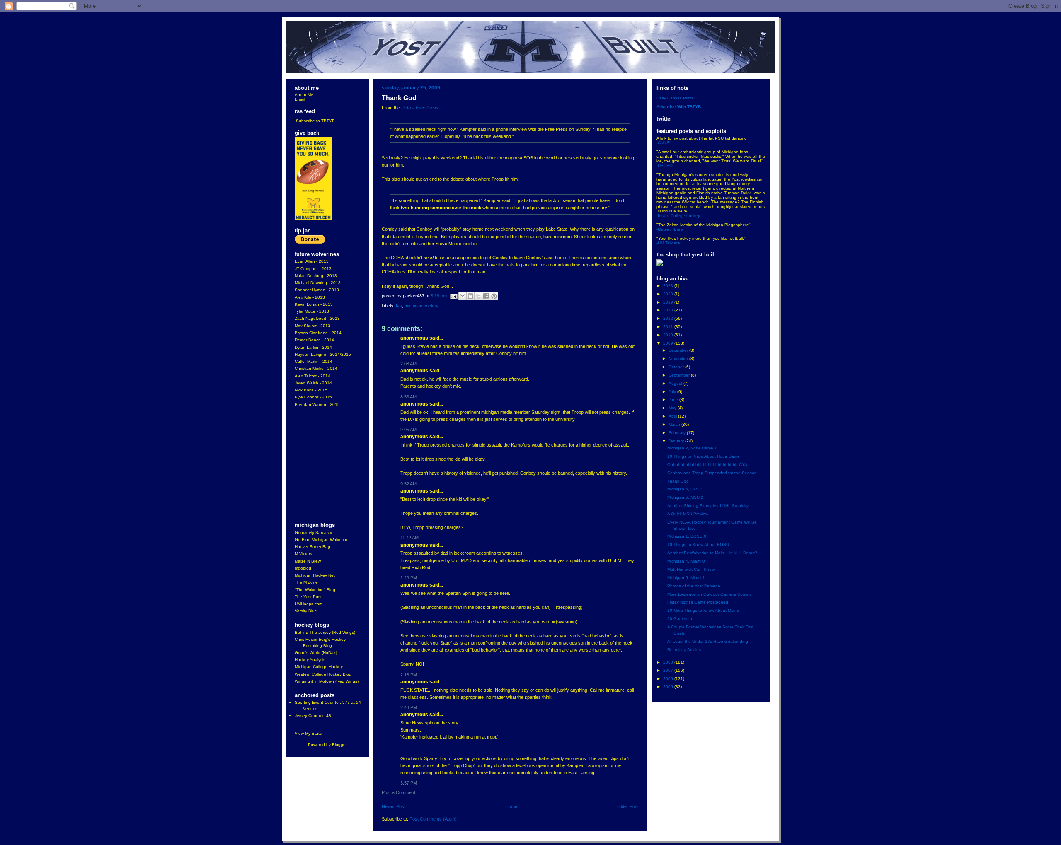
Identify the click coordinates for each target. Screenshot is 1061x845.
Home (511, 806)
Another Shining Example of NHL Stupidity (708, 505)
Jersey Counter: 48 (313, 715)
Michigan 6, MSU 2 (685, 497)
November (679, 358)
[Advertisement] (319, 465)
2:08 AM (408, 363)
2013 (668, 310)
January (677, 441)
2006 (668, 678)
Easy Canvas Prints (675, 98)
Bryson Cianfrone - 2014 (318, 333)
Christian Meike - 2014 (316, 368)
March (675, 424)
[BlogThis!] (470, 296)
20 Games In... (681, 618)
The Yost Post (308, 596)
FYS (399, 305)
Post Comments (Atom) (433, 818)
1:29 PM (408, 577)
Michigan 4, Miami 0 (686, 561)
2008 (668, 662)
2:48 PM (408, 707)
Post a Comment (398, 792)
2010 (668, 335)
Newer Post (393, 806)
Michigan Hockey (421, 305)
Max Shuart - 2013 (312, 326)
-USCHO (664, 165)
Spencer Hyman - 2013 (317, 289)
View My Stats (308, 733)
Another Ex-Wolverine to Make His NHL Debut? (712, 552)
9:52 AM (408, 483)
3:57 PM (408, 782)
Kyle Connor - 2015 (313, 397)
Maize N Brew (308, 561)
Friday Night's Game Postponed (697, 602)
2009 (668, 343)
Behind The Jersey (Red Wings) (325, 632)
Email (300, 99)
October (677, 367)
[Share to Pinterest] (494, 296)
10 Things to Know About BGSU (698, 544)
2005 (668, 686)
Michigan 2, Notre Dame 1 (692, 448)
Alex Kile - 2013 (310, 297)
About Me (304, 94)
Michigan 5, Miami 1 (686, 577)
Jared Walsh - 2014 (313, 383)
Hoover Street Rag (312, 546)
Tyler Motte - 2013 (312, 311)
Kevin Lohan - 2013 (314, 304)
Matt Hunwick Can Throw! (691, 569)
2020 (668, 294)
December (679, 350)
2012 (668, 318)
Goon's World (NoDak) (316, 652)
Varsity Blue (306, 610)
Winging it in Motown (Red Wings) (327, 681)
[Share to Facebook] (486, 296)
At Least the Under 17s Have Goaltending (707, 641)
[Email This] (462, 296)
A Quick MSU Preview (687, 514)
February (678, 432)
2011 (668, 326)
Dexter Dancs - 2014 (314, 340)
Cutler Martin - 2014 (313, 361)
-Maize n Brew (669, 229)
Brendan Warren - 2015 (317, 404)
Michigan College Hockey (319, 666)
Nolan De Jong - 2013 (316, 275)
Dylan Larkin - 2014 (313, 347)
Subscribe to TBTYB (315, 120)
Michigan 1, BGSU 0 (686, 536)
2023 (668, 285)
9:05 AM (408, 429)
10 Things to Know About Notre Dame (703, 456)
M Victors (303, 553)
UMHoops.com (308, 603)
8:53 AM (408, 396)
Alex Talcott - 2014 (312, 376)
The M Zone (306, 582)
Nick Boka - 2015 (311, 390)
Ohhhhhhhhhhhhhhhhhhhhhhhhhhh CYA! (708, 464)
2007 (668, 670)
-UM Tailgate (668, 243)
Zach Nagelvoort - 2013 (317, 318)
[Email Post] (453, 295)
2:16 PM (408, 674)
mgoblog (303, 568)
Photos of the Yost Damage (693, 586)
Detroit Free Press (419, 107)
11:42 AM (409, 537)
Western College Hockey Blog (323, 674)
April (673, 416)
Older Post (628, 806)
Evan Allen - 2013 (312, 261)
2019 (668, 302)
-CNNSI (663, 142)
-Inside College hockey (678, 215)
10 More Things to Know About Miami (703, 610)
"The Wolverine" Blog (315, 589)
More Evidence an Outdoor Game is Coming (709, 594)
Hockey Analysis (310, 659)
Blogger (339, 744)
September (680, 375)
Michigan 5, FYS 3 (684, 489)
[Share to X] (478, 296)
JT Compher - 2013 (313, 268)
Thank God (678, 481)
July (673, 391)
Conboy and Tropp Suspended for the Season (712, 473)
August (676, 383)
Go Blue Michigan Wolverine (322, 539)
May (673, 408)
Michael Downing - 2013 (318, 282)
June (674, 399)
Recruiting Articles (684, 649)
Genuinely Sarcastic (314, 532)
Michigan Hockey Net (315, 575)
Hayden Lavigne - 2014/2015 (323, 354)
